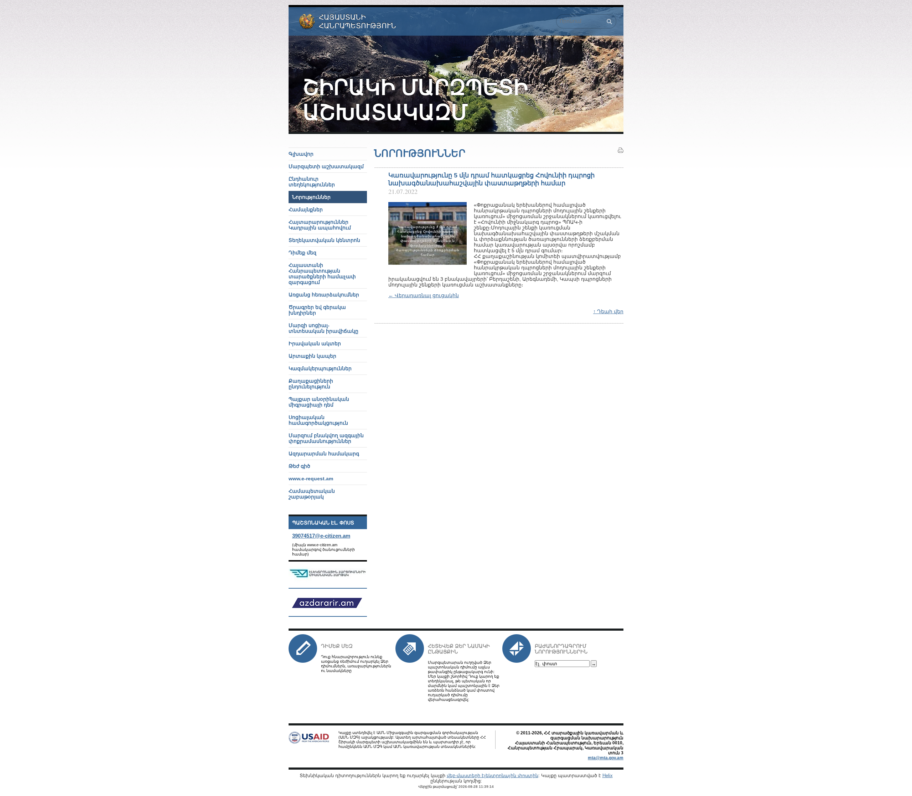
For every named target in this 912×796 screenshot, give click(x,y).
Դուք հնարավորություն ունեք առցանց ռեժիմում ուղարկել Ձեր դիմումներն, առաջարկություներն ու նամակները (356, 664)
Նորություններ (311, 197)
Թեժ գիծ (299, 466)
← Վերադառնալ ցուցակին (423, 295)
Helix (607, 775)
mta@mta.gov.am (605, 757)
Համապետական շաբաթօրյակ (312, 494)
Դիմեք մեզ (337, 646)
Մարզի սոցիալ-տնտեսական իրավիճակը (323, 328)
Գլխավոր (301, 154)
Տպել (620, 150)
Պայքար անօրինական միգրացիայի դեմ (319, 402)
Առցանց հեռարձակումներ (324, 295)
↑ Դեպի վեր (608, 311)
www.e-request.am (311, 478)
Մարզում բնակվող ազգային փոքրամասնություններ (326, 438)
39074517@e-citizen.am (321, 536)
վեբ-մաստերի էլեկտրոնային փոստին (492, 775)
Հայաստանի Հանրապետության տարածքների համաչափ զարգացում (322, 273)
